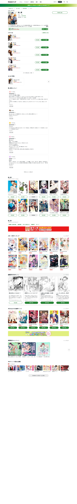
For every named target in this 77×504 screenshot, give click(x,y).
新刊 (37, 1)
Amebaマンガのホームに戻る (38, 375)
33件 (25, 17)
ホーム (21, 1)
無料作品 (32, 1)
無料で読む (31, 302)
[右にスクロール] (48, 81)
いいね (12, 106)
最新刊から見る (46, 32)
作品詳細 (33, 196)
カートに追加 (45, 39)
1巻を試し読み (59, 12)
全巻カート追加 (44, 29)
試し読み (37, 39)
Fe (21, 14)
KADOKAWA (23, 15)
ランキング (26, 1)
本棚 (40, 1)
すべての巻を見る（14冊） (28, 72)
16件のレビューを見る (28, 171)
